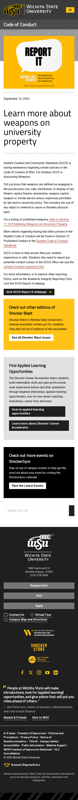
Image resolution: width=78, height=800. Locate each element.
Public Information (33, 745)
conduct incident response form (24, 266)
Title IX (33, 741)
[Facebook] (22, 672)
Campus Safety (49, 741)
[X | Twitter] (30, 672)
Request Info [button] (39, 585)
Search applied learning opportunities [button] (28, 411)
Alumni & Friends (15, 717)
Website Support (56, 745)
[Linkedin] (56, 672)
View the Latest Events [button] (27, 485)
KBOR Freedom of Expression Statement (28, 749)
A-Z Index (9, 733)
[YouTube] (47, 672)
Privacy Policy (29, 737)
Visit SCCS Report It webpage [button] (26, 292)
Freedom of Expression (32, 733)
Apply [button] (39, 605)
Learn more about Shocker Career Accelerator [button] (35, 425)
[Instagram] (39, 672)
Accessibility (11, 745)
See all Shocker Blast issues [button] (31, 337)
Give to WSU (40, 717)
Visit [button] (39, 595)
